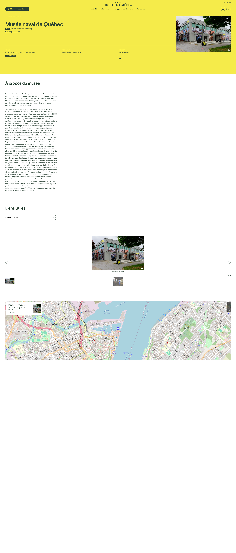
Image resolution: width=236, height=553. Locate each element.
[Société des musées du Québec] (118, 4)
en (230, 2)
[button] (223, 9)
